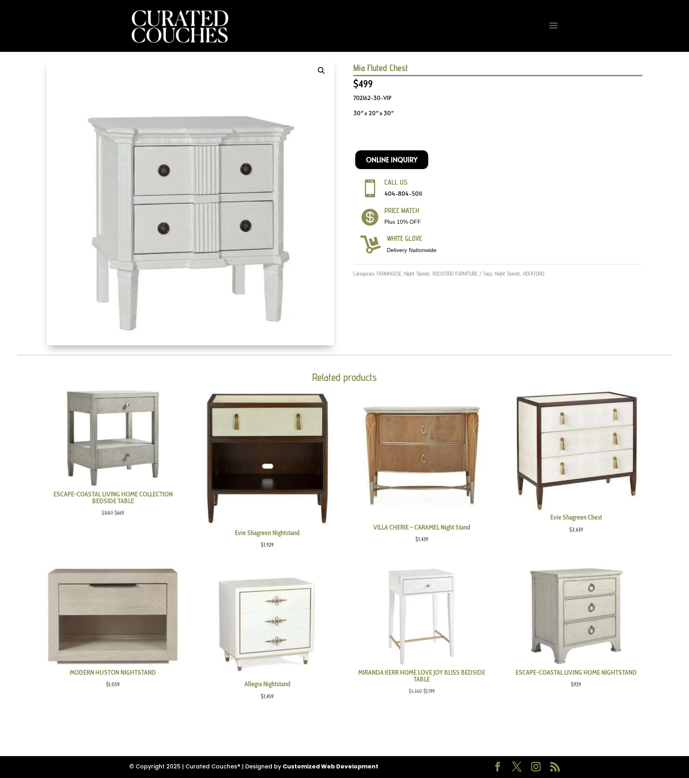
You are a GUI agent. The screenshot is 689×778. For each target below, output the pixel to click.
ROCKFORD (533, 273)
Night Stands (417, 273)
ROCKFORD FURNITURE (455, 273)
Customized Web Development (330, 766)
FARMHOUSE (389, 273)
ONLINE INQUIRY (391, 159)
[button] (321, 70)
